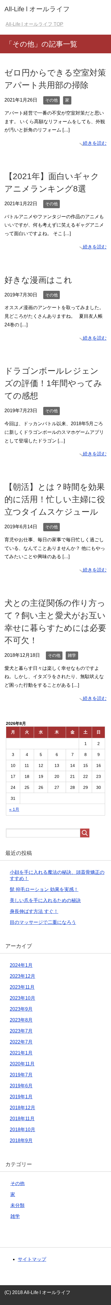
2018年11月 (22, 1118)
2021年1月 (21, 1052)
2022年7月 (21, 1041)
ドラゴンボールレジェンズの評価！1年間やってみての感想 (53, 383)
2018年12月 (22, 1107)
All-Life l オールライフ (37, 9)
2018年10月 (22, 1129)
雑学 (72, 655)
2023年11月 (22, 987)
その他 (51, 100)
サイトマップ (32, 1259)
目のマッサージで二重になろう (43, 922)
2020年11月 (22, 1063)
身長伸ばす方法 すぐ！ (34, 911)
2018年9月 (21, 1140)
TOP (34, 24)
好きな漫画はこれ (38, 280)
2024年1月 (21, 965)
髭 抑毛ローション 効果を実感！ (44, 889)
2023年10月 (22, 998)
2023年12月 (22, 976)
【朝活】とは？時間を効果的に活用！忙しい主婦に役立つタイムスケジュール (54, 499)
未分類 (17, 1205)
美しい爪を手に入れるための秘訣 (45, 900)
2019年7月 (21, 1074)
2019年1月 (21, 1096)
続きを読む (95, 143)
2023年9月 (21, 1009)
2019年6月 (21, 1085)
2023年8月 (21, 1020)
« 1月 (14, 809)
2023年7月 (21, 1030)
